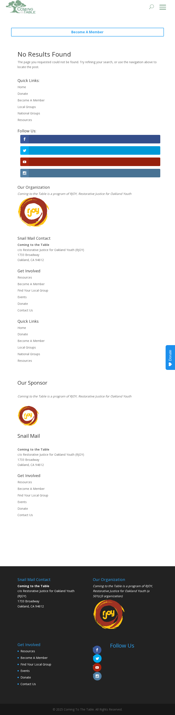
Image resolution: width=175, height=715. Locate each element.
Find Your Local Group (33, 290)
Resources (25, 120)
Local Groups (27, 107)
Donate (23, 94)
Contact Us (25, 310)
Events (22, 297)
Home (22, 87)
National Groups (29, 113)
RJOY (73, 194)
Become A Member (87, 32)
